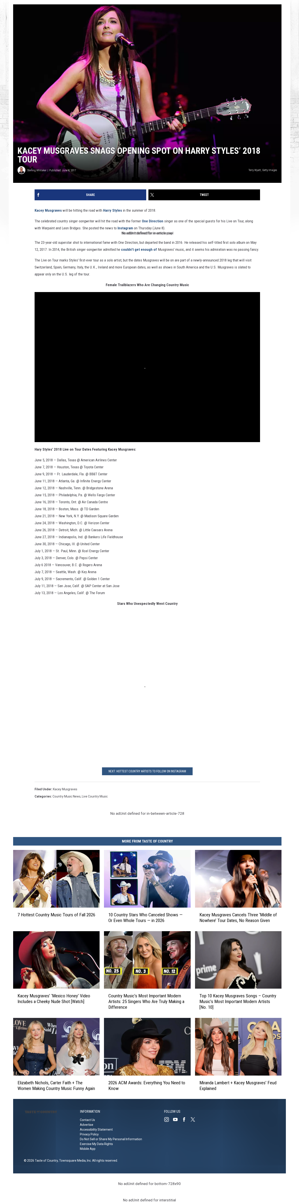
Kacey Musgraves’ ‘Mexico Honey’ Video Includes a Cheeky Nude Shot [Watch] (54, 998)
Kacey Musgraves (48, 210)
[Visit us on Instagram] (168, 1119)
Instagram (125, 228)
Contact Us (87, 1120)
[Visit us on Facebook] (185, 1119)
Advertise (86, 1124)
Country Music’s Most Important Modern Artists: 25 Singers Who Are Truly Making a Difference (146, 1001)
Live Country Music (95, 796)
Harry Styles (112, 210)
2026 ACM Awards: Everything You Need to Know (146, 1085)
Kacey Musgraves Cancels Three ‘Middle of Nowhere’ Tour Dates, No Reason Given (238, 917)
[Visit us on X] (194, 1119)
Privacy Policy (89, 1134)
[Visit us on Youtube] (177, 1119)
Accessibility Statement (96, 1129)
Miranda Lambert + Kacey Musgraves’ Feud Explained (237, 1085)
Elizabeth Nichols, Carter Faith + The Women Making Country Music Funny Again (56, 1085)
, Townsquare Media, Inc (74, 1160)
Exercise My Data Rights (96, 1144)
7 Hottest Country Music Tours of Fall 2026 (56, 914)
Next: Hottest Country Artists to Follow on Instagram (147, 771)
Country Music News (67, 796)
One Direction (152, 221)
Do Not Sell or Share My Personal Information (111, 1139)
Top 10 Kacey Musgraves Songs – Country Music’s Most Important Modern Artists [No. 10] (237, 1001)
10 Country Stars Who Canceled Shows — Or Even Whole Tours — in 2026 (145, 917)
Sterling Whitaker (36, 170)
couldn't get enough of (139, 249)
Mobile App (87, 1148)
